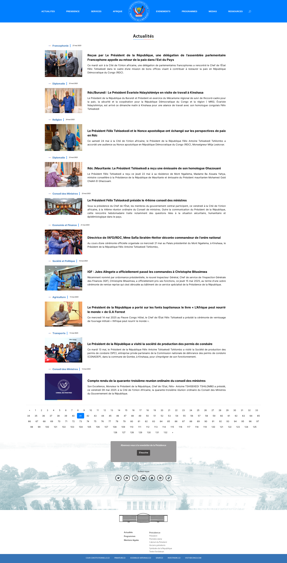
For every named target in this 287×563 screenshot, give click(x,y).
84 (161, 421)
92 (220, 421)
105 (89, 427)
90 (205, 421)
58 (206, 415)
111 (139, 427)
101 (55, 427)
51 (155, 415)
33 (256, 410)
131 (157, 432)
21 (169, 410)
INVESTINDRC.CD (174, 558)
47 (125, 415)
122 (229, 427)
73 (80, 421)
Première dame (155, 539)
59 (214, 415)
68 (44, 421)
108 (115, 427)
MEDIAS (213, 11)
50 (147, 415)
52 (162, 415)
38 (58, 415)
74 (88, 421)
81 (139, 421)
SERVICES (96, 11)
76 (102, 421)
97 (257, 421)
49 (140, 415)
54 (176, 415)
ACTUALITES (48, 11)
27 (213, 410)
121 (221, 427)
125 (255, 427)
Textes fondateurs (156, 552)
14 (119, 410)
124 (246, 427)
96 (250, 421)
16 (133, 410)
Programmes (129, 536)
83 (153, 421)
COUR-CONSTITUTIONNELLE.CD (98, 558)
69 (51, 421)
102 (64, 427)
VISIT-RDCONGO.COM (193, 558)
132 (165, 432)
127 (123, 432)
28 (220, 410)
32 (249, 410)
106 (98, 427)
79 (124, 421)
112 (147, 427)
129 (140, 432)
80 (131, 421)
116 (180, 427)
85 (168, 421)
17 (140, 410)
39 (65, 415)
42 (88, 415)
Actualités (128, 533)
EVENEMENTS (163, 11)
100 (47, 427)
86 (176, 421)
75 (95, 421)
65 (258, 415)
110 (131, 427)
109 (123, 427)
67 (37, 421)
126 (115, 432)
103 (72, 427)
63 (243, 415)
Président (153, 536)
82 (146, 421)
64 (251, 415)
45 (110, 415)
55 (184, 415)
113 (156, 427)
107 (106, 427)
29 (227, 410)
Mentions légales (131, 540)
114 (164, 427)
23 (183, 410)
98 (31, 427)
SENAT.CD (159, 558)
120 (213, 427)
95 (242, 421)
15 (126, 410)
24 (191, 410)
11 (98, 410)
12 (105, 410)
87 (183, 421)
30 (234, 410)
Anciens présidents (157, 545)
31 (242, 410)
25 (198, 410)
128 (132, 432)
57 (199, 415)
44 (102, 415)
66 (29, 421)
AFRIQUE (117, 11)
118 (197, 427)
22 (176, 410)
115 (172, 427)
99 (39, 427)
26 (205, 410)
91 (213, 421)
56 (191, 415)
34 (28, 415)
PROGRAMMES (189, 11)
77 (110, 421)
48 (132, 415)
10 (91, 410)
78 (117, 421)
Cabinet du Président (158, 542)
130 (149, 432)
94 (235, 421)
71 (66, 421)
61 (229, 415)
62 (236, 415)
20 (162, 410)
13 (112, 410)
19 (155, 410)
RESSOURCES (235, 11)
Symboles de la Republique (160, 549)
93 (227, 421)
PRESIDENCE (73, 11)
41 (80, 415)
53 (169, 415)
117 (188, 427)
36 (43, 415)
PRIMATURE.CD (119, 558)
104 (81, 427)
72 (73, 421)
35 (36, 415)
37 (51, 415)
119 (205, 427)
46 (117, 415)
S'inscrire (143, 453)
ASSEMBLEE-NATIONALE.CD (140, 558)
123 (238, 427)
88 (191, 421)
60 (221, 415)
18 (147, 410)
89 (198, 421)
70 (59, 421)
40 (73, 415)
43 (95, 415)
